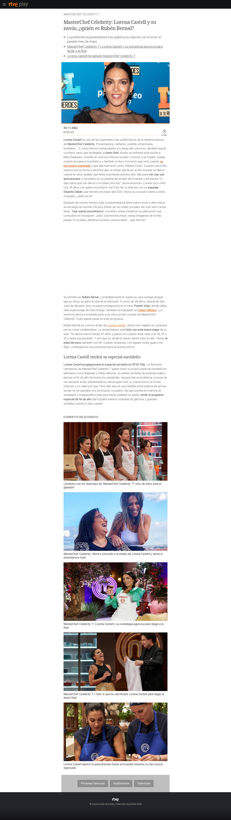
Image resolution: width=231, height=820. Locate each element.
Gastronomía (121, 783)
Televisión (143, 783)
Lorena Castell (116, 325)
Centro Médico (147, 310)
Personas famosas (93, 783)
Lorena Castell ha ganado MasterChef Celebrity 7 (101, 56)
